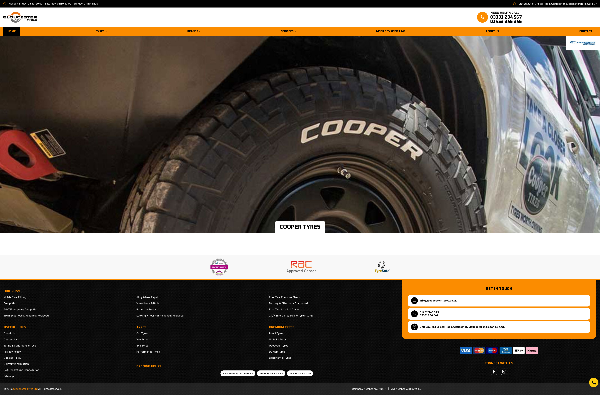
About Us (492, 31)
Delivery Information (16, 363)
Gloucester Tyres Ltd (25, 388)
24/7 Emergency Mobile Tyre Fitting (291, 315)
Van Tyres (142, 339)
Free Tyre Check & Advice (284, 309)
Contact (585, 31)
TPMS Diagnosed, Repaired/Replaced (26, 315)
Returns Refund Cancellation (21, 370)
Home (12, 31)
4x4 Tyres (142, 345)
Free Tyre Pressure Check (284, 297)
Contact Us (11, 339)
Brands (193, 31)
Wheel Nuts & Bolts (148, 303)
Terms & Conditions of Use (20, 345)
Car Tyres (142, 333)
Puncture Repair (146, 309)
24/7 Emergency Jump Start (21, 309)
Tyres (100, 31)
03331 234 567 (506, 17)
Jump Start (11, 303)
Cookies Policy (12, 357)
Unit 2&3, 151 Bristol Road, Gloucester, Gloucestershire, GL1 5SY (557, 3)
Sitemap (9, 376)
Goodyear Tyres (278, 345)
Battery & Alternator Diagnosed (288, 303)
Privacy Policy (12, 351)
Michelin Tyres (277, 339)
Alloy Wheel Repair (147, 297)
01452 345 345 (506, 21)
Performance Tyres (148, 351)
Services (287, 31)
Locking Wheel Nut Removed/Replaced (160, 315)
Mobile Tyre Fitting (390, 31)
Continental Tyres (280, 357)
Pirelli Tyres (276, 333)
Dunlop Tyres (277, 351)
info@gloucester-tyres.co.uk (438, 300)
